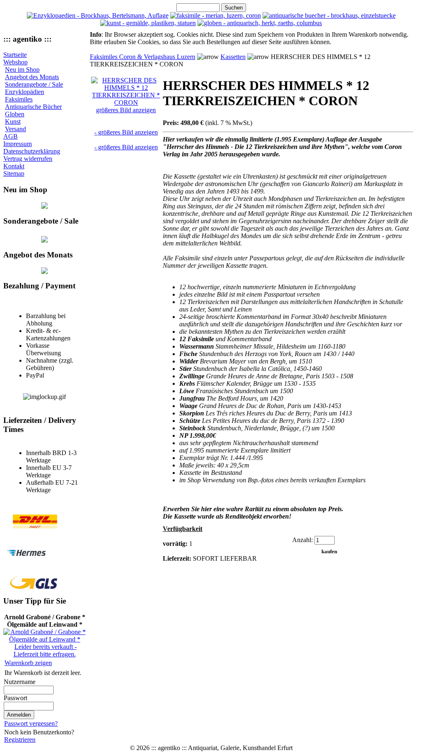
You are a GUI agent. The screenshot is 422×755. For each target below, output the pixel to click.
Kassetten (233, 56)
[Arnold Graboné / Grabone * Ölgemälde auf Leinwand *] (44, 639)
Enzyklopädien (24, 91)
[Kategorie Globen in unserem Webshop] (259, 22)
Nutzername (19, 681)
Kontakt (13, 166)
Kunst (13, 121)
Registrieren (19, 739)
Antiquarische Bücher (33, 106)
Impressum (17, 143)
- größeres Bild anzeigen (126, 132)
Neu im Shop (22, 69)
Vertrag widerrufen (27, 158)
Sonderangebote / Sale (34, 84)
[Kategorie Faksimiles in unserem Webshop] (215, 15)
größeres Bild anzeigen (126, 109)
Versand (15, 128)
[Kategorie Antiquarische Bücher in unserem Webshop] (329, 15)
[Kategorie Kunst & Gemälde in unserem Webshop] (148, 22)
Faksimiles (19, 99)
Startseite (15, 54)
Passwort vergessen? (31, 723)
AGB (10, 136)
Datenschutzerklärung (31, 151)
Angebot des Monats (32, 76)
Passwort (15, 697)
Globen (14, 114)
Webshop (15, 62)
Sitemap (13, 173)
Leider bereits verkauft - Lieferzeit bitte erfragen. (45, 650)
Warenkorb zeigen (28, 662)
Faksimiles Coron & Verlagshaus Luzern (142, 56)
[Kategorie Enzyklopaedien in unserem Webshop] (98, 15)
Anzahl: (302, 539)
